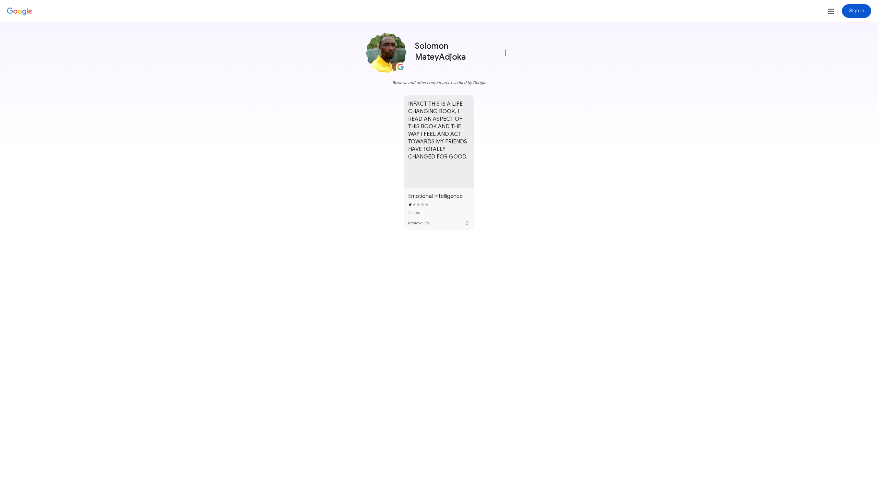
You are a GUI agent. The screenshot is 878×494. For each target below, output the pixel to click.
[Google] (19, 12)
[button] (831, 11)
